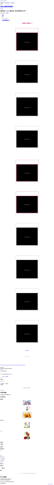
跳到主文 (1, 8)
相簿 (2, 14)
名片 (2, 16)
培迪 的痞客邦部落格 (6, 6)
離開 (4, 483)
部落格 (3, 15)
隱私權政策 (31, 473)
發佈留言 (2, 384)
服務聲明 (35, 473)
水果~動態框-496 (5, 20)
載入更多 (2, 379)
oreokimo (1, 369)
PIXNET (21, 473)
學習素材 (7, 376)
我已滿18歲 (2, 483)
